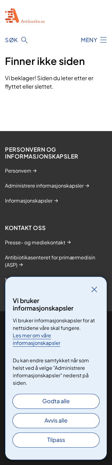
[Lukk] (94, 289)
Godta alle (56, 400)
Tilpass (56, 439)
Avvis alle (56, 420)
